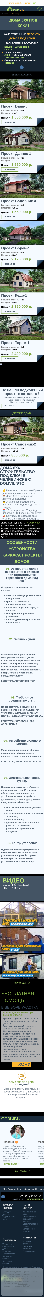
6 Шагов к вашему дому (8, 1252)
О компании (9, 1239)
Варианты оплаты (7, 1257)
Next (41, 441)
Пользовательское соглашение (16, 1267)
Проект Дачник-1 (16, 153)
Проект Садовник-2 (18, 444)
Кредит (8, 47)
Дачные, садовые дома (9, 1216)
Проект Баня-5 (14, 106)
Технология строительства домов (9, 1246)
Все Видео (20, 982)
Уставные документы (28, 1242)
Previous (3, 441)
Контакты (29, 1237)
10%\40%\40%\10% (14, 57)
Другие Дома (22, 413)
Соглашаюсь (22, 1291)
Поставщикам (29, 1251)
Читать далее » (11, 1164)
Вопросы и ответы (7, 1262)
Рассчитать (10, 406)
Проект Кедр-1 (14, 295)
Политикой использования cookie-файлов (16, 1284)
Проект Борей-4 (15, 248)
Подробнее (10, 122)
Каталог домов (7, 1206)
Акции (7, 55)
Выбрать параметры (22, 75)
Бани (4, 1220)
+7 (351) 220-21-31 (31, 1196)
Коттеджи (6, 1212)
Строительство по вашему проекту (29, 1219)
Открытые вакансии (27, 1247)
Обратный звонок (35, 1199)
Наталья (8, 1142)
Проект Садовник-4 (18, 201)
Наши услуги (27, 1206)
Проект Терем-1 (15, 343)
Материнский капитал (29, 1230)
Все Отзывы (20, 1171)
